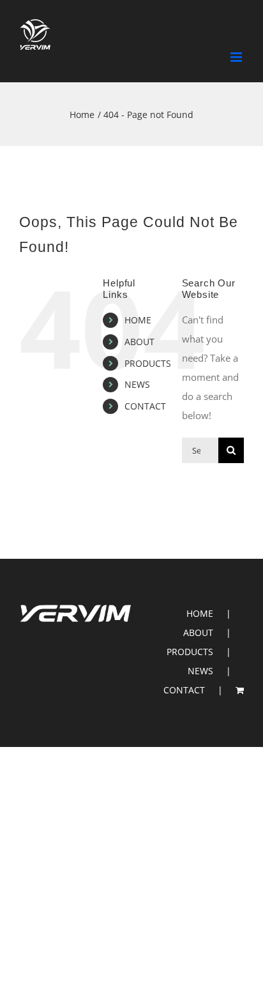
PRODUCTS (147, 363)
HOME (137, 320)
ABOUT (139, 342)
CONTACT (145, 406)
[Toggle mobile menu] (237, 57)
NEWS (137, 384)
